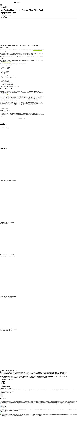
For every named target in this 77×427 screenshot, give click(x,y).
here (18, 86)
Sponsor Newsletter (6, 386)
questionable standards (6, 61)
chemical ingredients (37, 49)
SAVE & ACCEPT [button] (3, 416)
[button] (16, 2)
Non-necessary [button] (3, 411)
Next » (22, 123)
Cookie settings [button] (3, 392)
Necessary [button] (2, 405)
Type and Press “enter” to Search (6, 388)
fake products (28, 60)
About (3, 385)
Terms (3, 381)
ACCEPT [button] (9, 392)
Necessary (3, 406)
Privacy (3, 382)
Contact (3, 383)
